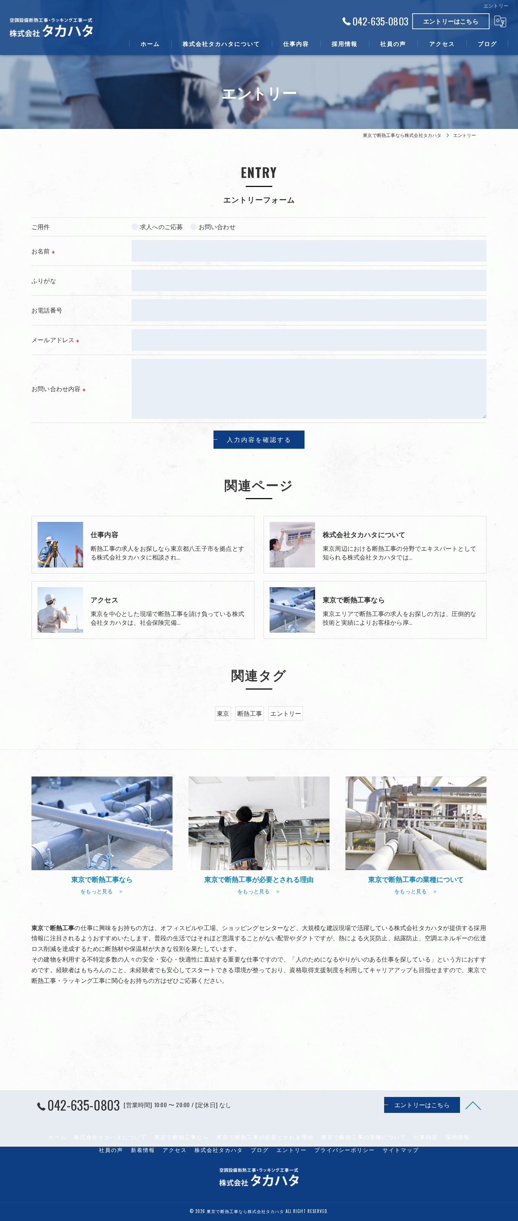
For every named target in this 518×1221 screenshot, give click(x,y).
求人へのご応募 (161, 226)
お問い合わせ (217, 226)
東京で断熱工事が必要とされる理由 (265, 1137)
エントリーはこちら (451, 21)
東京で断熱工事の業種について (363, 1137)
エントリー (285, 713)
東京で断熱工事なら (181, 1137)
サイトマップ (401, 1149)
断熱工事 (249, 713)
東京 (223, 713)
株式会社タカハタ (219, 1149)
